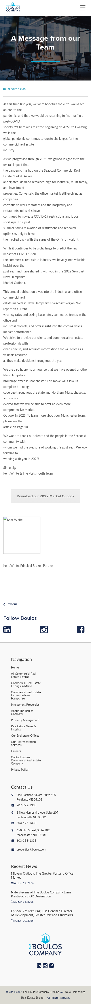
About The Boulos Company (22, 712)
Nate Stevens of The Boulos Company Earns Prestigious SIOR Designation (41, 894)
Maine (55, 992)
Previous (11, 604)
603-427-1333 (26, 823)
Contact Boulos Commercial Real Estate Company (26, 760)
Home (15, 667)
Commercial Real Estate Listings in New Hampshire (26, 695)
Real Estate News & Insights (23, 727)
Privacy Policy (19, 769)
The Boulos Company (36, 992)
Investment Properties (25, 704)
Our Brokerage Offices (25, 735)
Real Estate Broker (33, 997)
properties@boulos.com (31, 849)
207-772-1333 (26, 805)
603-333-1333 (26, 840)
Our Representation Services (23, 743)
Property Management (25, 720)
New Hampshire (75, 992)
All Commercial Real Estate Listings (23, 675)
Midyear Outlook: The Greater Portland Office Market (42, 875)
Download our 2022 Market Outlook (45, 496)
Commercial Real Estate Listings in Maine (26, 684)
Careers (16, 751)
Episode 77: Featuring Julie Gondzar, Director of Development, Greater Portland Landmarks (42, 913)
